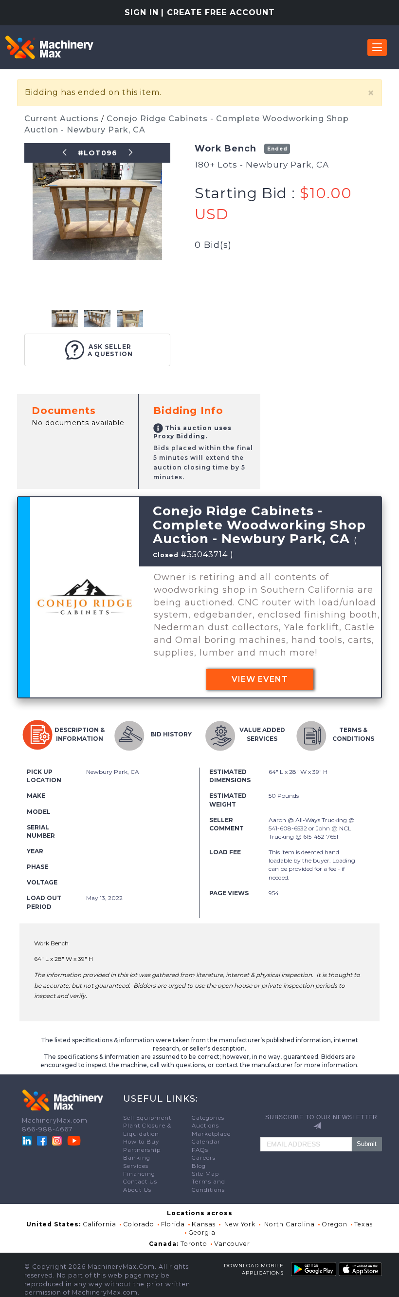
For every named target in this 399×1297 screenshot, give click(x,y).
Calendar (206, 1141)
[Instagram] (58, 1140)
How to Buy (141, 1141)
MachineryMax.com (55, 1120)
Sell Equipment (147, 1117)
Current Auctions (62, 118)
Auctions (205, 1125)
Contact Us (140, 1181)
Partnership (142, 1150)
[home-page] (49, 47)
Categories (208, 1117)
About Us (137, 1189)
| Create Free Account (218, 12)
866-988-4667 (47, 1129)
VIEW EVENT (260, 679)
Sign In (142, 12)
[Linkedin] (28, 1140)
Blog (199, 1166)
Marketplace (211, 1133)
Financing (139, 1173)
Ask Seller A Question (110, 350)
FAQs (200, 1150)
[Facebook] (42, 1140)
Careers (204, 1157)
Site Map (205, 1173)
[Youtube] (74, 1140)
